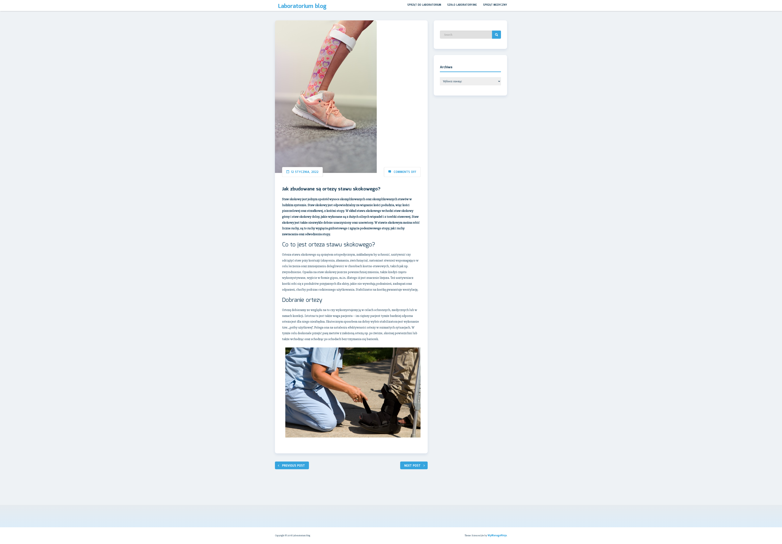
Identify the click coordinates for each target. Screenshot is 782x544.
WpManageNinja (497, 535)
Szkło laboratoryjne (462, 5)
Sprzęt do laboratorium (424, 5)
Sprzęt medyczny (495, 5)
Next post (412, 466)
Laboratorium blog (302, 6)
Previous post (293, 466)
